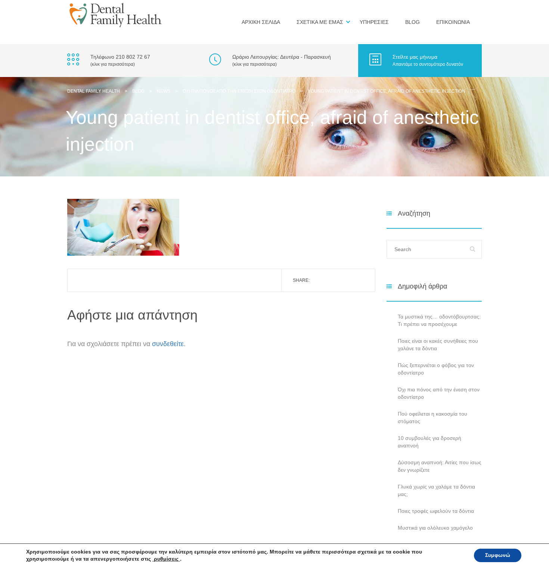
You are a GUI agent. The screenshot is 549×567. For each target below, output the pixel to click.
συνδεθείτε (168, 344)
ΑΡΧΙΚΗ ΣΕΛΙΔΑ (261, 22)
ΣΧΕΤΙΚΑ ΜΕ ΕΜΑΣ (320, 22)
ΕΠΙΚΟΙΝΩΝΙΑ (453, 22)
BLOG (412, 22)
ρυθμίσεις (166, 559)
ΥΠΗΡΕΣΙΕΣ (374, 22)
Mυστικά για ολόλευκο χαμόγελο (435, 528)
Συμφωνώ (497, 555)
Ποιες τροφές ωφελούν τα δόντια (436, 511)
